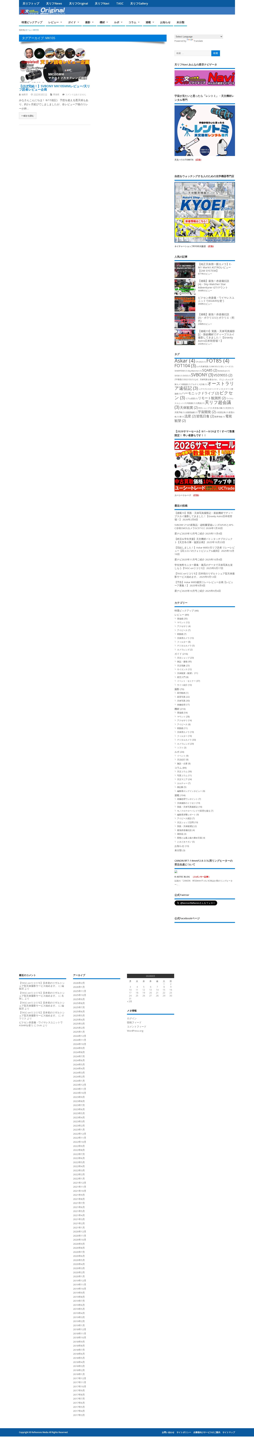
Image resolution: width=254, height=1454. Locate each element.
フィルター (182, 641)
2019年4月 (79, 1313)
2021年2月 (79, 1223)
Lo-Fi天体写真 (203, 366)
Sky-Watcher (195, 371)
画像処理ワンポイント (187, 799)
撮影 (87, 22)
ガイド (72, 22)
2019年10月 (79, 1288)
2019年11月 (79, 1284)
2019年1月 (79, 1325)
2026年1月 (79, 986)
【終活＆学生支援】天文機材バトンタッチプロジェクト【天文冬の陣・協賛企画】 (204, 540)
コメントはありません (75, 94)
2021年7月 (79, 1203)
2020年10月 (79, 1239)
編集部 (25, 94)
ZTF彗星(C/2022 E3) (184, 379)
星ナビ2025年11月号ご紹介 (190, 559)
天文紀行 (181, 759)
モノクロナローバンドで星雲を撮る (193, 810)
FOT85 (217, 360)
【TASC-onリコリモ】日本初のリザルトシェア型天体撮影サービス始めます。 (42, 984)
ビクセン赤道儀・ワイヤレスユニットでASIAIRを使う (216, 299)
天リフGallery (139, 3)
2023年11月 (79, 1088)
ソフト (180, 747)
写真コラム (182, 775)
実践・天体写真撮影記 (187, 806)
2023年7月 (79, 1105)
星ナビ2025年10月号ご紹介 (190, 590)
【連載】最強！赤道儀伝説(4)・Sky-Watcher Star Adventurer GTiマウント (213, 284)
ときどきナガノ (184, 841)
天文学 (229, 408)
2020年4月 (79, 1264)
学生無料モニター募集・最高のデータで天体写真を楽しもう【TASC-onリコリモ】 (204, 566)
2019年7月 (79, 1300)
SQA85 (209, 370)
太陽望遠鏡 (191, 412)
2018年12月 (79, 1329)
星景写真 (181, 696)
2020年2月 (79, 1272)
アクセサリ (182, 626)
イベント (181, 755)
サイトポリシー (184, 1432)
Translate (198, 40)
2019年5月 (79, 1308)
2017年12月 (79, 1378)
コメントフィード (136, 1026)
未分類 (180, 22)
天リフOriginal (78, 3)
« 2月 (129, 1001)
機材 (102, 22)
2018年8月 (79, 1345)
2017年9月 (79, 1390)
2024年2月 (79, 1076)
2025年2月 (79, 1027)
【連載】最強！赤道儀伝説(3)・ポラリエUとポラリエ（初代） (216, 317)
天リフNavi (102, 3)
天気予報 (180, 412)
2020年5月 (79, 1260)
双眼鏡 (180, 634)
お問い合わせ (168, 1432)
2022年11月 (79, 1137)
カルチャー (182, 783)
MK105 (215, 366)
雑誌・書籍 (182, 661)
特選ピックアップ (32, 22)
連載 (148, 22)
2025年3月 (79, 1023)
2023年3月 (79, 1121)
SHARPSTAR (181, 371)
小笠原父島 (222, 412)
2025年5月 (79, 1015)
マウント (181, 622)
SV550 (178, 375)
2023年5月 (79, 1113)
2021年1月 (79, 1227)
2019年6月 (79, 1305)
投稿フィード (134, 1022)
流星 (190, 416)
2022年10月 (79, 1141)
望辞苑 (180, 834)
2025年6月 (79, 1011)
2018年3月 (79, 1366)
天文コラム (182, 771)
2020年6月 (79, 1256)
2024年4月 (79, 1068)
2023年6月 (79, 1109)
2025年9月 (79, 999)
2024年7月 (79, 1056)
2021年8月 (79, 1199)
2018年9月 (79, 1341)
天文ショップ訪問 (185, 822)
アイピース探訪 (184, 818)
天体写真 (181, 700)
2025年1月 (79, 1031)
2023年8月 (79, 1101)
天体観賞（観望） (185, 673)
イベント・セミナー (186, 680)
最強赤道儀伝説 (184, 830)
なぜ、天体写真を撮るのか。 (208, 379)
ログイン (132, 1018)
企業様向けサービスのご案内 (206, 1432)
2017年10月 (79, 1386)
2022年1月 (79, 1178)
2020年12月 (79, 1231)
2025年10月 (79, 995)
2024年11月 (79, 1039)
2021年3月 (79, 1219)
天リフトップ (31, 3)
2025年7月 (79, 1007)
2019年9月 (79, 1292)
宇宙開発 (207, 412)
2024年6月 (79, 1060)
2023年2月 (79, 1125)
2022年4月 (79, 1166)
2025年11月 (79, 991)
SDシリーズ (226, 366)
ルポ (116, 22)
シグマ (202, 389)
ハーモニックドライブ (200, 393)
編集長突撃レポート (186, 814)
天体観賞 (189, 407)
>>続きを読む (27, 115)
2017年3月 (79, 1415)
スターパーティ (215, 389)
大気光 (200, 403)
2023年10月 (79, 1092)
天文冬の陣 (219, 408)
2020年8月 (79, 1247)
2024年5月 (79, 1064)
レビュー (53, 22)
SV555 (187, 375)
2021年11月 (79, 1186)
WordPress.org (135, 1030)
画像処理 (181, 704)
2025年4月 (79, 1019)
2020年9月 (79, 1243)
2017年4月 (79, 1410)
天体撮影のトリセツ (186, 803)
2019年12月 (79, 1280)
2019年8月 (79, 1296)
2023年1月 (79, 1129)
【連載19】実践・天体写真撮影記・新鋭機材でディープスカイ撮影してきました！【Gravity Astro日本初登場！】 (216, 336)
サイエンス (182, 669)
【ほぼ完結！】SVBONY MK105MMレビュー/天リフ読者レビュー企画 (54, 88)
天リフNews (54, 3)
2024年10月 (79, 1044)
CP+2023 (201, 362)
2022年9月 (79, 1146)
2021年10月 (79, 1190)
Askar (185, 360)
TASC (119, 3)
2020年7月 (79, 1252)
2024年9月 (79, 1048)
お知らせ (165, 22)
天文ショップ (205, 408)
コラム (132, 22)
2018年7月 (79, 1349)
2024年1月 (79, 1080)
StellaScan (224, 371)
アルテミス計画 (199, 384)
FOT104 (185, 365)
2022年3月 (79, 1170)
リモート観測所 (212, 398)
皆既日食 (205, 416)
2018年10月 (79, 1337)
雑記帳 (180, 787)
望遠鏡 (56, 94)
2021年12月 (79, 1182)
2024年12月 (79, 1035)
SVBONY (202, 375)
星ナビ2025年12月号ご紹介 (190, 533)
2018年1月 (79, 1374)
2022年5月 (79, 1162)
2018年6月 (79, 1353)
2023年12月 (79, 1084)
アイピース (182, 630)
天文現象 (181, 665)
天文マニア (182, 779)
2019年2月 (79, 1321)
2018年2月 (79, 1370)
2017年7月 (79, 1398)
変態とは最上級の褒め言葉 (189, 837)
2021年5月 (79, 1211)
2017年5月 (79, 1406)
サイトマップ (229, 1432)
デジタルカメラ (184, 645)
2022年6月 (79, 1158)
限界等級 (220, 416)
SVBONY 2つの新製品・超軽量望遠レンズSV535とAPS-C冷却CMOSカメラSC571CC (204, 526)
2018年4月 (79, 1362)
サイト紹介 (182, 684)
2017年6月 (79, 1402)
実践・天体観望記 (185, 826)
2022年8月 (79, 1150)
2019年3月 (79, 1317)
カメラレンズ (183, 649)
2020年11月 (79, 1235)
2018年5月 (79, 1357)
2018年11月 (79, 1333)
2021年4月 (79, 1215)
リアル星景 (191, 398)
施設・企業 (182, 763)
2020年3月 (79, 1268)
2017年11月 (79, 1382)
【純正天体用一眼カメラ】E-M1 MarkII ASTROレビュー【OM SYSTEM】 (215, 267)
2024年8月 (79, 1052)
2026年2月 (79, 983)
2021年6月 (79, 1207)
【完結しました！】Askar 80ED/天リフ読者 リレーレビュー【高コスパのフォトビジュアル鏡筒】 (205, 549)
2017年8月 (79, 1394)
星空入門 (181, 677)
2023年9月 (79, 1097)
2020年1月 (79, 1276)
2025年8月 (79, 1003)
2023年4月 (79, 1117)
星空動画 (181, 692)
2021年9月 (79, 1194)
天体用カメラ (183, 638)
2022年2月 (79, 1174)
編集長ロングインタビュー (189, 791)
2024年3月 (79, 1072)
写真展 (191, 403)
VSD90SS (223, 375)
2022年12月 (79, 1133)
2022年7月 (79, 1154)
